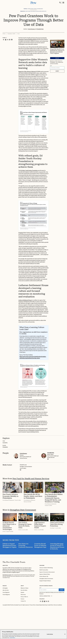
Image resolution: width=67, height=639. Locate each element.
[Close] (64, 634)
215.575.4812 (23, 468)
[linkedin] (5, 39)
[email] (9, 39)
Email (51, 65)
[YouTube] (48, 601)
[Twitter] (46, 601)
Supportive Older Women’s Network (27, 71)
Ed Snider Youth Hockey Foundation (29, 170)
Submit (57, 71)
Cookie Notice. (12, 637)
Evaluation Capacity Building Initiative (27, 39)
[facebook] (3, 39)
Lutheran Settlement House (25, 300)
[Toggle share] (63, 36)
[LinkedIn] (44, 601)
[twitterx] (7, 39)
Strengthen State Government (23, 510)
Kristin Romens (23, 453)
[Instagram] (42, 601)
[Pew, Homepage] (33, 2)
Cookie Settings (50, 634)
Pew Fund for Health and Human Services (30, 478)
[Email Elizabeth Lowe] (20, 470)
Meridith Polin (50, 452)
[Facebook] (40, 601)
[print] (12, 39)
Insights (5, 585)
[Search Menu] (60, 3)
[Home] (14, 562)
